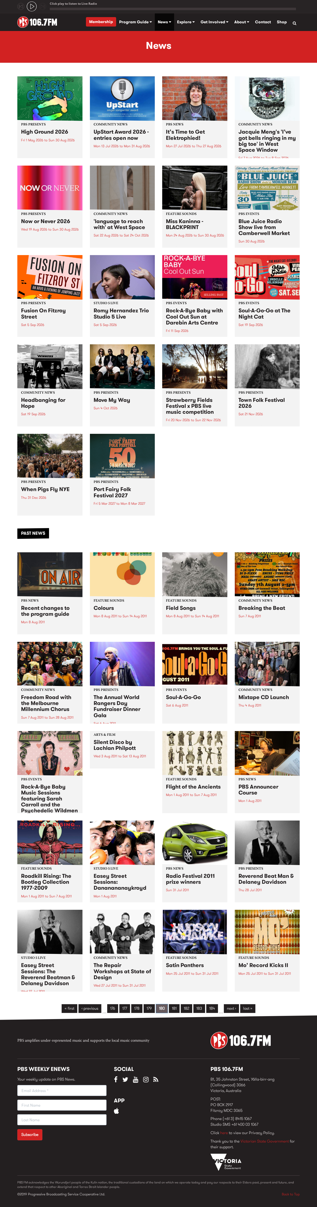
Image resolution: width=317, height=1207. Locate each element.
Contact (263, 22)
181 (174, 1008)
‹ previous (89, 1008)
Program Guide (134, 22)
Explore (184, 22)
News (163, 22)
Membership (101, 22)
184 (212, 1008)
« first (69, 1008)
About (240, 22)
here (224, 1133)
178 (136, 1008)
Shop (282, 22)
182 (186, 1008)
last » (247, 1008)
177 (124, 1008)
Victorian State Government (264, 1141)
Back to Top (291, 1194)
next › (231, 1008)
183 (199, 1008)
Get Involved (213, 22)
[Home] (39, 22)
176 (112, 1008)
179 (149, 1008)
